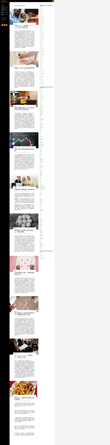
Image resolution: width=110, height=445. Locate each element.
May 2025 (41, 28)
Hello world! (2, 20)
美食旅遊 (15, 106)
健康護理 (41, 114)
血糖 (19, 73)
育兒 (40, 206)
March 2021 (41, 68)
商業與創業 (41, 127)
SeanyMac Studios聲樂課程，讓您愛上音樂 (23, 356)
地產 (40, 130)
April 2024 (41, 45)
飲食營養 (41, 243)
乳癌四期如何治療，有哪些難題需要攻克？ (24, 273)
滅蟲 (40, 176)
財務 (40, 215)
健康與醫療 (41, 113)
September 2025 (42, 23)
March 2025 (41, 31)
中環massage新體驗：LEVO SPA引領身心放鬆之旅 (23, 26)
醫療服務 (41, 226)
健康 (14, 66)
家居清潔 (41, 136)
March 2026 (41, 14)
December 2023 (42, 51)
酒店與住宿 (41, 221)
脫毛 (40, 207)
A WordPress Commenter (4, 19)
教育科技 (41, 158)
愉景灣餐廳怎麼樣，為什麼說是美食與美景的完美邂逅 (24, 108)
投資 (40, 153)
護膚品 (15, 228)
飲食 (40, 241)
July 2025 (41, 25)
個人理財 (41, 102)
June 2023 (41, 57)
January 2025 (41, 34)
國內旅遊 (41, 128)
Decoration (41, 91)
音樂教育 (41, 237)
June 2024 (41, 42)
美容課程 (41, 201)
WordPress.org (42, 258)
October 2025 (41, 22)
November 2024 (42, 37)
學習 (40, 133)
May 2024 (41, 43)
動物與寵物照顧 (42, 119)
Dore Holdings (3, 1)
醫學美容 (41, 223)
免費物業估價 (26, 193)
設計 (40, 212)
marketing (41, 94)
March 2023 (41, 60)
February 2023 (42, 62)
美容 (40, 198)
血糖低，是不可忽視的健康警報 (24, 68)
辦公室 (41, 218)
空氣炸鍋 (19, 406)
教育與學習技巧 (42, 159)
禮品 (40, 190)
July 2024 (41, 40)
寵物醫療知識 (41, 142)
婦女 (40, 131)
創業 (40, 116)
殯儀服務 (41, 173)
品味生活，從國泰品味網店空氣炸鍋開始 (24, 398)
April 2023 (41, 59)
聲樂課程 (25, 362)
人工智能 (41, 99)
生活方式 (41, 184)
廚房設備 (15, 396)
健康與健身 (41, 108)
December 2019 (42, 82)
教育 (40, 156)
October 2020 (41, 74)
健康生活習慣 (41, 105)
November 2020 (42, 73)
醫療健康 (41, 224)
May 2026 (41, 11)
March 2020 (41, 79)
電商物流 (41, 232)
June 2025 (41, 26)
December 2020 (42, 71)
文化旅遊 (41, 162)
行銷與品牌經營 (42, 210)
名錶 (40, 122)
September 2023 (42, 54)
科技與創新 (41, 193)
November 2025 (42, 20)
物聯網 (41, 181)
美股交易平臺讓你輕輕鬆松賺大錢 (24, 150)
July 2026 (41, 8)
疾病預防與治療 (42, 187)
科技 (40, 192)
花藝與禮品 (41, 209)
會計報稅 (17, 319)
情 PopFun (22, 28)
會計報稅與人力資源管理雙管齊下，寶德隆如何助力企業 (24, 313)
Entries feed (41, 255)
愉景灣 (23, 114)
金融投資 (15, 147)
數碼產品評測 (41, 161)
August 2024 (41, 39)
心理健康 (41, 150)
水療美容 (41, 175)
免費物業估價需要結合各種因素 (24, 189)
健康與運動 (41, 111)
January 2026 (41, 17)
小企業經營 (41, 144)
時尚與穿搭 (41, 170)
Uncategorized (42, 96)
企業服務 (15, 311)
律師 (40, 148)
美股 (26, 156)
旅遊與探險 (41, 167)
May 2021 (41, 65)
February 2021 (42, 70)
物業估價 (41, 178)
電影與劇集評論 (42, 235)
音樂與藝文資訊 (42, 238)
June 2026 (41, 9)
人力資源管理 (41, 97)
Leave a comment (27, 28)
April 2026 (41, 12)
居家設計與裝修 (42, 145)
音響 (40, 240)
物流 (40, 179)
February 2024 (42, 48)
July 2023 (41, 56)
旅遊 (40, 164)
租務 (40, 195)
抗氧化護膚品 (18, 236)
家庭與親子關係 (42, 139)
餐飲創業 (41, 246)
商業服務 (41, 125)
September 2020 (42, 76)
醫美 (40, 227)
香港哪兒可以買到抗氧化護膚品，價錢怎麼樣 (23, 231)
